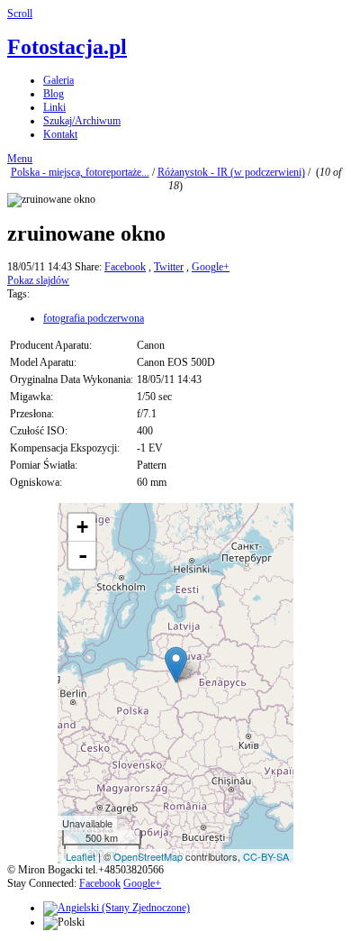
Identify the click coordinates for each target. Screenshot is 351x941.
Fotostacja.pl (67, 47)
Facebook (125, 266)
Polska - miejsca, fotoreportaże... (80, 172)
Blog (53, 93)
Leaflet (80, 856)
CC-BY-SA (266, 856)
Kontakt (60, 134)
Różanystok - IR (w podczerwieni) (231, 172)
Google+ (211, 266)
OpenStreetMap (148, 856)
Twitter (169, 266)
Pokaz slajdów (38, 280)
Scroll (19, 13)
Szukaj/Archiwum (82, 120)
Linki (54, 107)
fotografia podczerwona (93, 318)
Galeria (58, 80)
